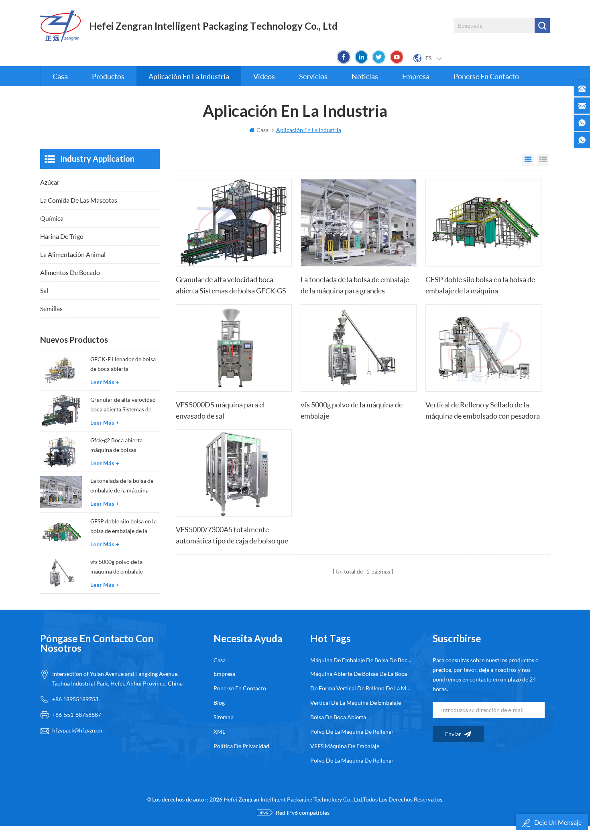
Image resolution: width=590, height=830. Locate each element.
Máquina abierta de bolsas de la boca (358, 673)
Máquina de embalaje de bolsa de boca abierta (361, 660)
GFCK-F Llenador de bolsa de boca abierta (123, 364)
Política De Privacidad (241, 746)
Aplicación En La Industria (189, 76)
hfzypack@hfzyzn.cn (77, 730)
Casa (60, 76)
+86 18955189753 (75, 699)
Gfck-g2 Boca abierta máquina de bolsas (116, 445)
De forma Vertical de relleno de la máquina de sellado (361, 688)
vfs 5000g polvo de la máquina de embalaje (352, 410)
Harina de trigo (61, 236)
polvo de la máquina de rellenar (352, 731)
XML (219, 731)
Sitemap (224, 717)
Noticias (365, 76)
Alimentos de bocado (70, 272)
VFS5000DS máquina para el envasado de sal (220, 410)
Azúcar (49, 182)
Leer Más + (104, 382)
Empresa (415, 76)
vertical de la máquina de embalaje (355, 702)
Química (51, 218)
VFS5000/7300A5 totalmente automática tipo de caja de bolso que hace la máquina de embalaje (232, 535)
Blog (219, 702)
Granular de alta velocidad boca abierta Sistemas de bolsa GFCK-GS (231, 285)
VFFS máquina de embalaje (344, 746)
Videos (264, 76)
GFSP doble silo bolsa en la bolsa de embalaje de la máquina (480, 285)
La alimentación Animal (73, 254)
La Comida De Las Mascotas (78, 200)
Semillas (51, 308)
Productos (108, 76)
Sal (44, 290)
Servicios (313, 76)
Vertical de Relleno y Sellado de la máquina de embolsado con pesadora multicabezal (482, 410)
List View (543, 160)
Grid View (528, 160)
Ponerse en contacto (486, 76)
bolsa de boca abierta (338, 717)
